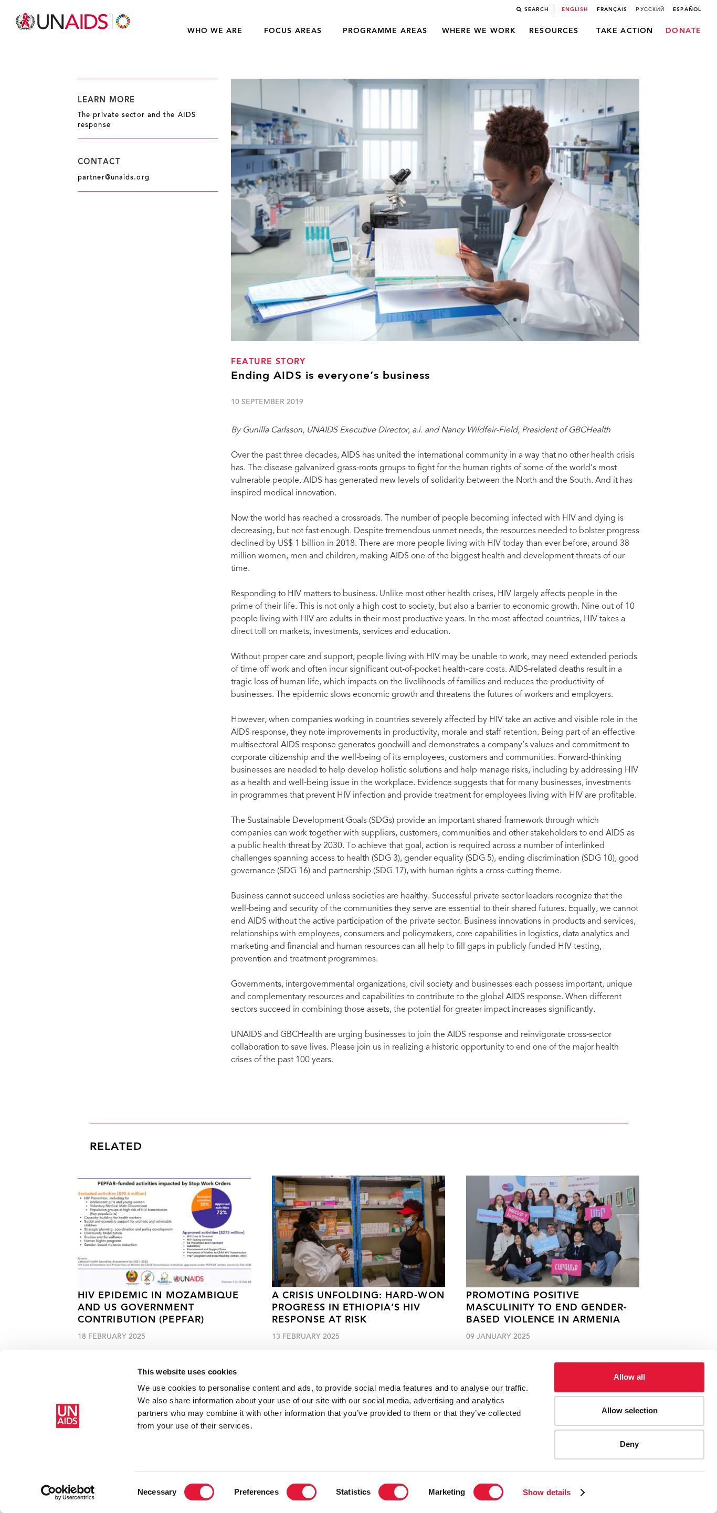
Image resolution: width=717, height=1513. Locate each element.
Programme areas (385, 31)
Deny (629, 1444)
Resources (553, 31)
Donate (683, 31)
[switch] (302, 1492)
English (575, 9)
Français (612, 9)
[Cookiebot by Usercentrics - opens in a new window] (68, 1492)
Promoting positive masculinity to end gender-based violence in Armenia (547, 1308)
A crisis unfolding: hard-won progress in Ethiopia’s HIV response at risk (358, 1308)
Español (687, 9)
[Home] (74, 21)
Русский (650, 9)
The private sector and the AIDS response (137, 120)
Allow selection (630, 1410)
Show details (547, 1492)
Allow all (629, 1376)
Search (536, 9)
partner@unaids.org (114, 178)
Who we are (215, 31)
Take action (624, 31)
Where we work (479, 31)
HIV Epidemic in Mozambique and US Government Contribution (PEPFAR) (158, 1308)
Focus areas (293, 31)
